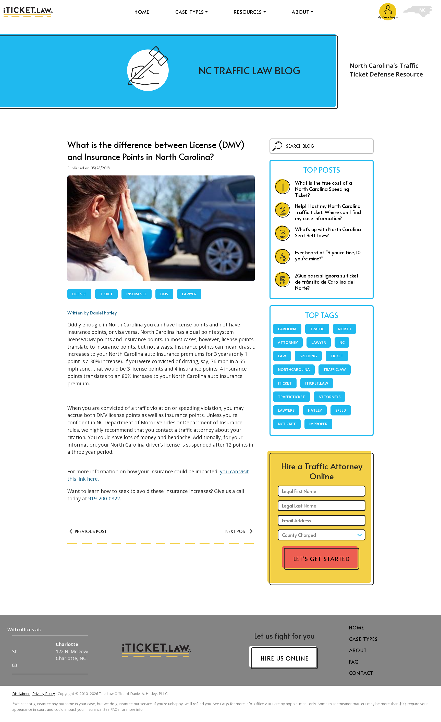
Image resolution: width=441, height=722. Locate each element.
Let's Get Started (321, 558)
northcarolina (294, 369)
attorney (288, 342)
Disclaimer (21, 693)
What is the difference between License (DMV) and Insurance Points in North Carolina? (156, 150)
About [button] (300, 11)
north (344, 328)
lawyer (189, 294)
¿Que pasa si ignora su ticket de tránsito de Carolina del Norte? (327, 281)
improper (318, 423)
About (358, 650)
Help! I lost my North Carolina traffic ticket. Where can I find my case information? (328, 212)
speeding (308, 355)
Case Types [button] (189, 11)
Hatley (315, 410)
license (79, 294)
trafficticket (291, 396)
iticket (285, 383)
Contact (361, 672)
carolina (287, 328)
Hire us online (284, 658)
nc (342, 342)
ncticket (287, 423)
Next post (236, 531)
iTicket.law (316, 383)
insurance (136, 294)
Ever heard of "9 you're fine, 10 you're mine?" (328, 255)
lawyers (286, 410)
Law (282, 355)
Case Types (363, 639)
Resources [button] (248, 11)
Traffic (317, 328)
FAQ (354, 661)
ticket (106, 294)
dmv (164, 294)
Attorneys (329, 396)
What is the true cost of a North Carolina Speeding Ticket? (323, 189)
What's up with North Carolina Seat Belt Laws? (328, 232)
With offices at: (24, 629)
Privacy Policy (43, 693)
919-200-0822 (104, 498)
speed (340, 410)
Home (142, 11)
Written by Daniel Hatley (92, 313)
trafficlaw (334, 369)
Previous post (90, 531)
